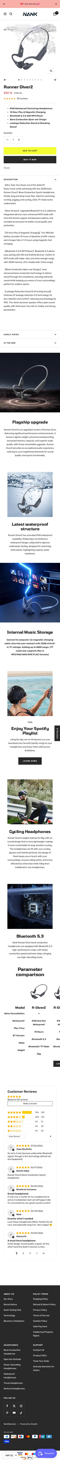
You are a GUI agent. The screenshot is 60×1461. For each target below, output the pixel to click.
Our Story (8, 1299)
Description (11, 179)
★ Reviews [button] (57, 733)
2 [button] (23, 1253)
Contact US (38, 1350)
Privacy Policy (40, 1310)
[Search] (11, 14)
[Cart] (54, 14)
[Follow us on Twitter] (14, 1405)
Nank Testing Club (12, 1310)
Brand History (10, 1304)
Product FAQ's (40, 1355)
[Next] (55, 80)
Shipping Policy (40, 1299)
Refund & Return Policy (44, 1304)
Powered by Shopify (29, 1424)
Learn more (30, 761)
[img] (23, 1145)
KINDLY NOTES (11, 334)
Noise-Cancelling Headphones (12, 1366)
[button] (14, 1112)
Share (7, 168)
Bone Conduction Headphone (12, 1352)
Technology (9, 1315)
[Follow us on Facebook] (7, 1405)
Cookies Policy (40, 1321)
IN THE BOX (10, 343)
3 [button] (30, 1253)
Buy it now (30, 160)
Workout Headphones (14, 1388)
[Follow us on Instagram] (21, 1405)
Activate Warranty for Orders (43, 1368)
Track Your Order (41, 1361)
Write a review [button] (30, 1103)
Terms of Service (41, 1315)
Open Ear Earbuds (12, 1359)
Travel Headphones (13, 1383)
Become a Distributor (14, 1321)
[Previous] (5, 80)
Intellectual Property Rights (43, 1334)
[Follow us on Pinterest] (7, 1412)
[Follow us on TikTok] (21, 1412)
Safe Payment (40, 1326)
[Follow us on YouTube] (14, 1412)
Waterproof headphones (10, 1376)
